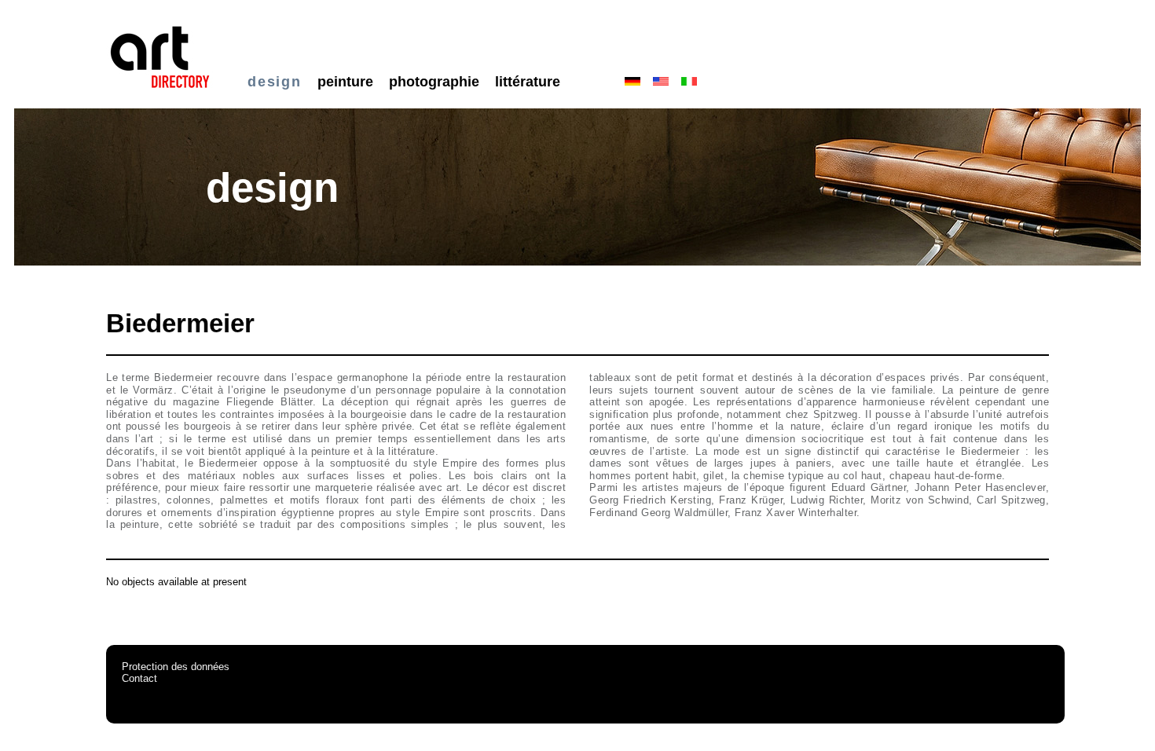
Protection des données (175, 666)
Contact (139, 678)
